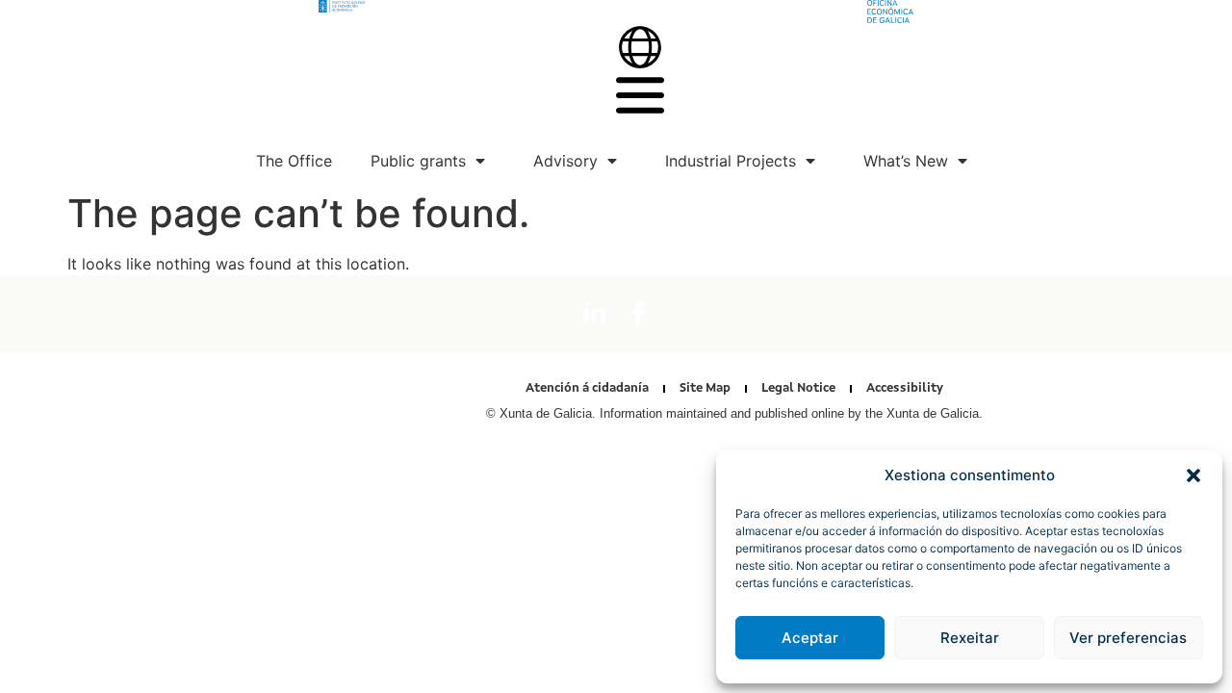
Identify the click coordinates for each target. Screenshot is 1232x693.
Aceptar (810, 638)
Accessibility (904, 388)
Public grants (418, 160)
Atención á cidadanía (587, 388)
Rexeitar (969, 638)
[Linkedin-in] (595, 314)
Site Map (705, 388)
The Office (294, 160)
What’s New (905, 160)
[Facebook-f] (638, 314)
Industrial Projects (730, 160)
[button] (1193, 475)
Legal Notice (798, 388)
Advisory (565, 160)
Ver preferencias (1128, 638)
